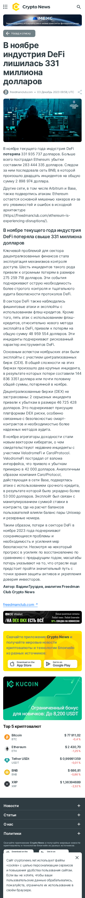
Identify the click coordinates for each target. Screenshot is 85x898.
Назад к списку (21, 33)
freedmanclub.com (18, 604)
